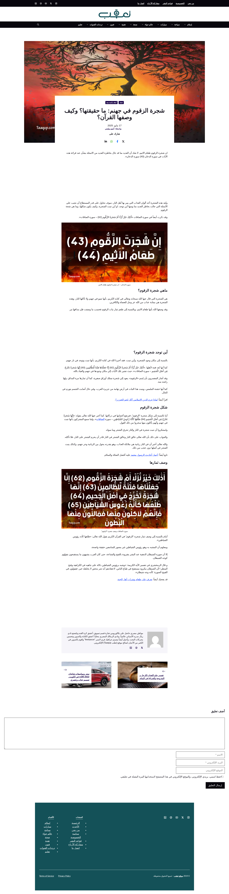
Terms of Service (46, 876)
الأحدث (75, 826)
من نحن (191, 3)
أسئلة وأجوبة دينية (111, 102)
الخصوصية (180, 3)
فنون (112, 24)
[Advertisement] (114, 180)
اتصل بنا (141, 3)
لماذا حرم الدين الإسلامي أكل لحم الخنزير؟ (136, 399)
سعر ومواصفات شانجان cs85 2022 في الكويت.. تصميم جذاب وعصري (78, 677)
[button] (37, 24)
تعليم (80, 24)
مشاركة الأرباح (153, 3)
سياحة (177, 24)
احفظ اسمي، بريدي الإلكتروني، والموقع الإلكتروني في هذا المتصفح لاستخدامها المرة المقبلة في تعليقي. (171, 776)
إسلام (189, 24)
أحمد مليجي (109, 129)
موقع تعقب (178, 876)
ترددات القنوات (96, 24)
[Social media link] (56, 3)
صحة (135, 24)
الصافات (100, 419)
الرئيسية (76, 823)
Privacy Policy (64, 876)
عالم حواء (149, 24)
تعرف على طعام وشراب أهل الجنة (135, 579)
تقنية (124, 24)
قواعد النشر (168, 3)
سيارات (163, 24)
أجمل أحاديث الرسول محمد (144, 455)
